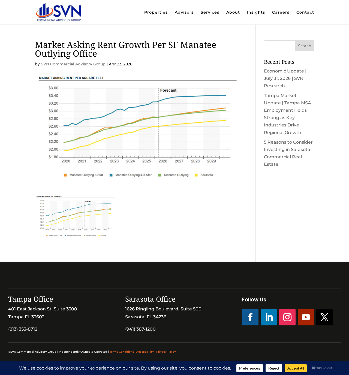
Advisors (184, 12)
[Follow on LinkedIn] (269, 317)
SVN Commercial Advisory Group (73, 64)
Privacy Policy (166, 351)
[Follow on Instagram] (287, 317)
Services (210, 12)
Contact (305, 12)
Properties (156, 12)
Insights (256, 12)
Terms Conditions (122, 351)
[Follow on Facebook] (250, 317)
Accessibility (145, 351)
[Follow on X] (324, 317)
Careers (280, 12)
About (233, 12)
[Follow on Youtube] (306, 317)
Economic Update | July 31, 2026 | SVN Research (285, 78)
